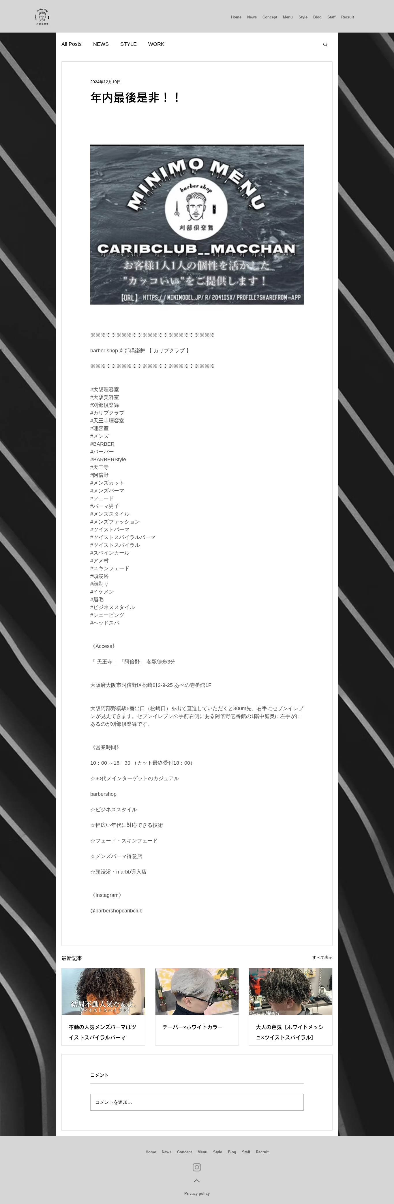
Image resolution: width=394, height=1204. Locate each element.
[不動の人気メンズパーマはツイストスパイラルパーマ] (103, 991)
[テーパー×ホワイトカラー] (197, 991)
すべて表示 (322, 957)
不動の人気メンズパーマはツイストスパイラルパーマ (102, 1032)
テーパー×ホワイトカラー (192, 1027)
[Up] (197, 1181)
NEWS (101, 44)
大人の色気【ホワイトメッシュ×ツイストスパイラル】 (289, 1032)
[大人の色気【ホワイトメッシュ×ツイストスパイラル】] (290, 991)
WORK (156, 44)
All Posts (71, 44)
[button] (325, 44)
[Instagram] (196, 1167)
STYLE (128, 44)
